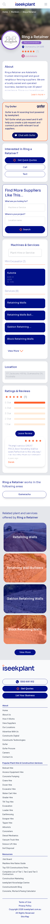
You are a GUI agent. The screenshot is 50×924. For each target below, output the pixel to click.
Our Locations (8, 727)
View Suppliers (9, 723)
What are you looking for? (16, 201)
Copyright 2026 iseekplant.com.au (25, 909)
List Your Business (25, 695)
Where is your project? (15, 214)
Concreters (7, 831)
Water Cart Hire (9, 793)
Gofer (5, 744)
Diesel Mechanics (10, 836)
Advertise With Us (10, 732)
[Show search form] (4, 4)
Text (25, 174)
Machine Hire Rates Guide (14, 863)
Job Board (7, 859)
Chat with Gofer (26, 135)
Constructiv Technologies (13, 740)
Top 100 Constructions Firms (15, 868)
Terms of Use (25, 902)
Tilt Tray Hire (7, 802)
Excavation (7, 806)
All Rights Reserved (25, 913)
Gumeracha (24, 494)
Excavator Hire (9, 789)
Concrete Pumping (10, 776)
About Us (6, 715)
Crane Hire (7, 781)
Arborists (6, 827)
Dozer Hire (7, 785)
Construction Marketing (13, 878)
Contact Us (7, 757)
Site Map (25, 917)
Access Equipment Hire (12, 772)
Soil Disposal (8, 848)
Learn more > (38, 94)
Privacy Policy (25, 906)
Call (25, 167)
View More (13, 351)
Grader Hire (7, 797)
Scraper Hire (8, 819)
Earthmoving (8, 814)
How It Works (8, 719)
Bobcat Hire (7, 768)
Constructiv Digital (10, 736)
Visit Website (31, 56)
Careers (6, 753)
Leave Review (25, 433)
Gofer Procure (8, 748)
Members (15, 12)
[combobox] (25, 207)
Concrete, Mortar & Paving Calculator (19, 891)
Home (5, 12)
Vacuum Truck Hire (10, 840)
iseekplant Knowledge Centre (15, 883)
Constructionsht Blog (12, 887)
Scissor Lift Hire (9, 844)
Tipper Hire (7, 823)
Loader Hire (7, 810)
